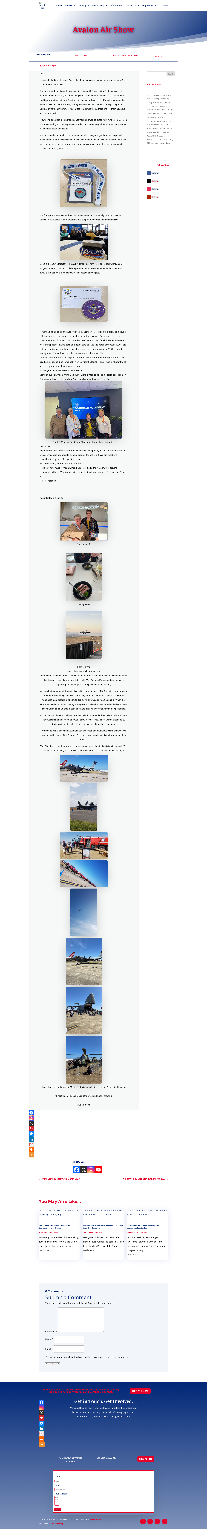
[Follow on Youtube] (149, 197)
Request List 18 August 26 (156, 117)
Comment (51, 1331)
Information (116, 6)
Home (59, 6)
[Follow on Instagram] (149, 189)
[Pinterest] (31, 1128)
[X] (31, 1123)
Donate (68, 6)
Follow (155, 173)
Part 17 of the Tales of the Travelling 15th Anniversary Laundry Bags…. (54, 1226)
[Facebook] (31, 1112)
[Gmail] (31, 1144)
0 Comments (157, 56)
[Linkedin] (31, 1139)
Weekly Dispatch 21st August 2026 (159, 103)
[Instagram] (31, 1118)
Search (170, 74)
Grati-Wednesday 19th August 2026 (159, 113)
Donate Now (140, 1391)
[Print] (31, 1149)
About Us (131, 6)
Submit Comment (52, 1364)
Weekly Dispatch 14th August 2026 (159, 128)
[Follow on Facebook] (149, 173)
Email (49, 1348)
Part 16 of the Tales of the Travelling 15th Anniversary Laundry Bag (143, 1226)
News (136, 55)
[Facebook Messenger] (31, 1133)
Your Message (61, 1493)
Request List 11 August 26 (156, 136)
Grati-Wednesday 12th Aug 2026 (158, 132)
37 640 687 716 (96, 1519)
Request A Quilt (149, 6)
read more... (45, 1250)
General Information (122, 55)
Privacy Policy (57, 1523)
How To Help (98, 6)
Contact (164, 6)
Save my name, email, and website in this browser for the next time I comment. (88, 1357)
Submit (57, 1509)
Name (49, 1339)
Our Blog (82, 6)
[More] (32, 1154)
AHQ (49, 54)
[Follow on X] (149, 181)
